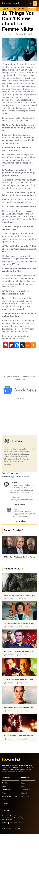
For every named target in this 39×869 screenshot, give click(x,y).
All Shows (5, 838)
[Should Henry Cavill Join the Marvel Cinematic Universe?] (19, 671)
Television (5, 818)
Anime (4, 828)
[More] (33, 377)
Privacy (23, 818)
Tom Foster (8, 34)
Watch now (32, 9)
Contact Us (25, 831)
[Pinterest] (5, 377)
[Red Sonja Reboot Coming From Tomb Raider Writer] (19, 756)
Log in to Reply (19, 537)
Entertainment (7, 824)
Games (4, 834)
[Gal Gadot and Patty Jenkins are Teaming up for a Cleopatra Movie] (19, 727)
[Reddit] (28, 377)
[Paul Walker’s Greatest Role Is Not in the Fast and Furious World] (19, 699)
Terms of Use (26, 824)
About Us (24, 828)
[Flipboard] (11, 377)
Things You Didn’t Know (10, 831)
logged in (14, 509)
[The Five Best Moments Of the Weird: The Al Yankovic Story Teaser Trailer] (19, 643)
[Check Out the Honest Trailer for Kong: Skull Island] (19, 615)
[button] (35, 3)
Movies (4, 821)
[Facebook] (16, 377)
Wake (15, 542)
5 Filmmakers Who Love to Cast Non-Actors (19, 590)
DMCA (23, 821)
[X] (22, 377)
